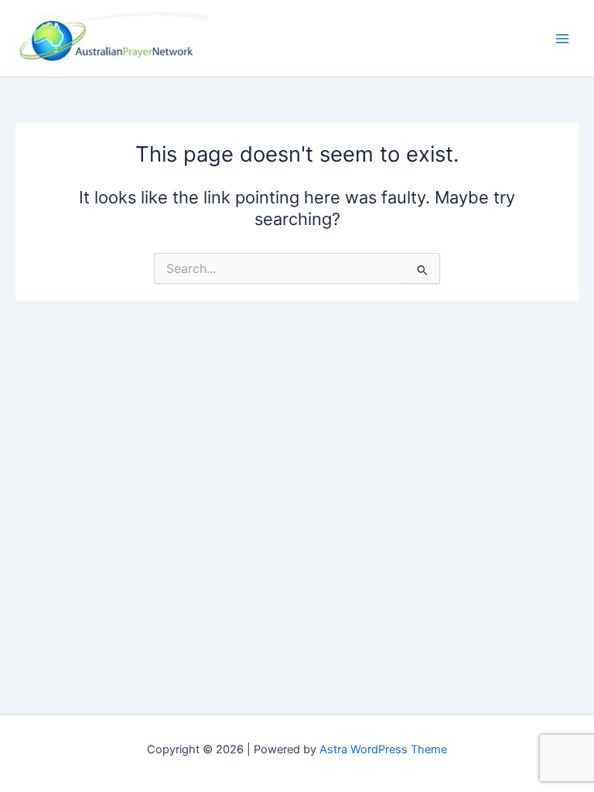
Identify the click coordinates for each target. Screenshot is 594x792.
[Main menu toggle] (562, 38)
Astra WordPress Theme (383, 749)
